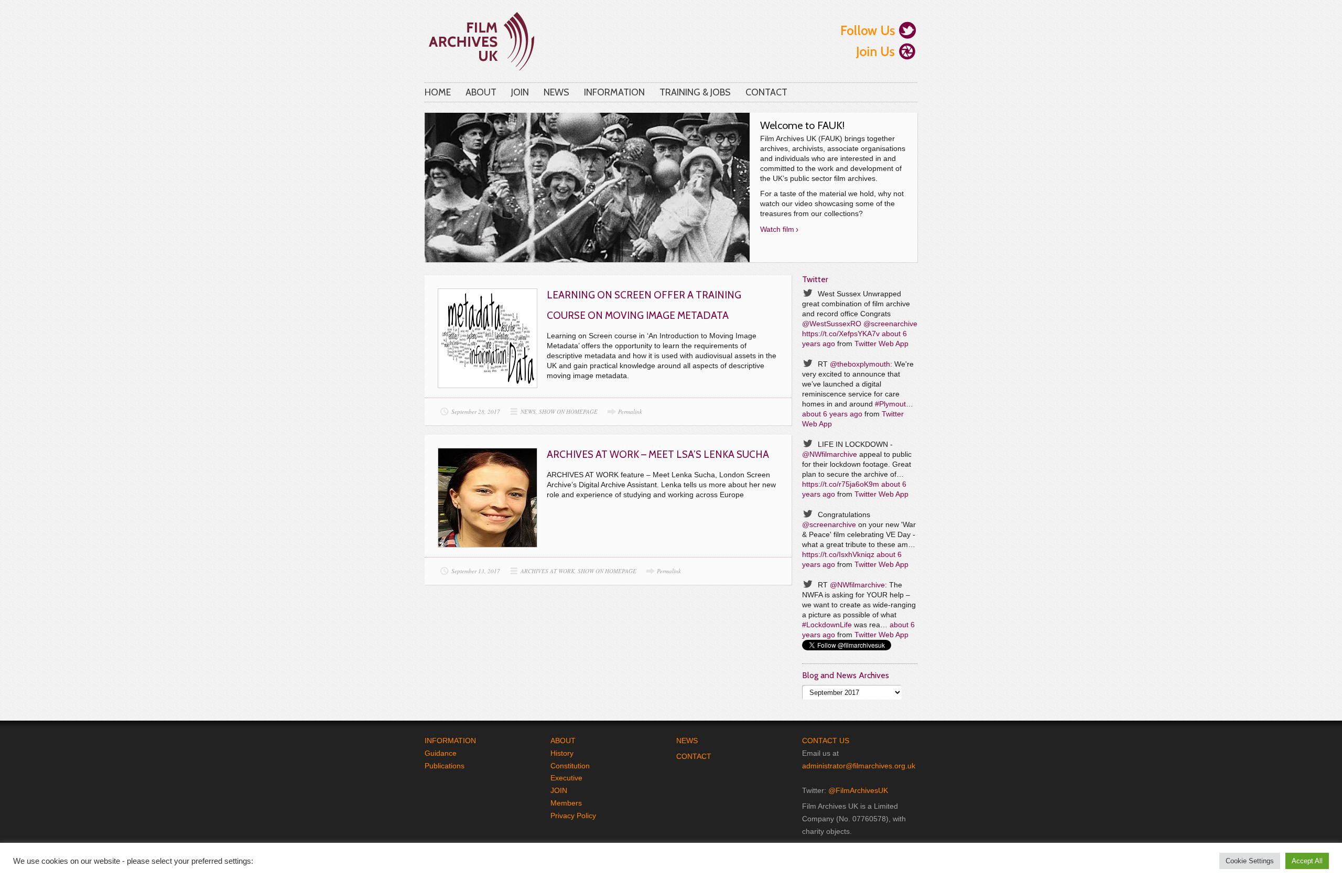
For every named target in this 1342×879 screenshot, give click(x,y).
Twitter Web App (881, 343)
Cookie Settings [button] (1250, 861)
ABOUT (481, 92)
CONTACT (766, 92)
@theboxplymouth (860, 364)
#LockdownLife (827, 624)
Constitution (570, 766)
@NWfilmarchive (829, 454)
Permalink (630, 411)
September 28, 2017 (475, 411)
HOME (438, 92)
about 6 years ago (832, 414)
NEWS (556, 92)
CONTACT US (825, 740)
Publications (444, 766)
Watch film (777, 229)
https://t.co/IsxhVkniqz (838, 554)
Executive (566, 778)
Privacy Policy (573, 815)
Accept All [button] (1307, 861)
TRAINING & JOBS (695, 92)
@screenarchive (890, 323)
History (561, 753)
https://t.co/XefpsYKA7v (841, 333)
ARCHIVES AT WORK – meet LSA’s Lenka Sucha (658, 454)
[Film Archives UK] (480, 38)
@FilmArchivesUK (858, 790)
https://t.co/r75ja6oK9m (840, 484)
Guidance (441, 753)
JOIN (520, 92)
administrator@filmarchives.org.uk (858, 766)
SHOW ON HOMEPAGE (568, 411)
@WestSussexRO (831, 323)
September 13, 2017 (475, 571)
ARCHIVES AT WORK (548, 571)
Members (566, 803)
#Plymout (890, 404)
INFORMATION (614, 92)
